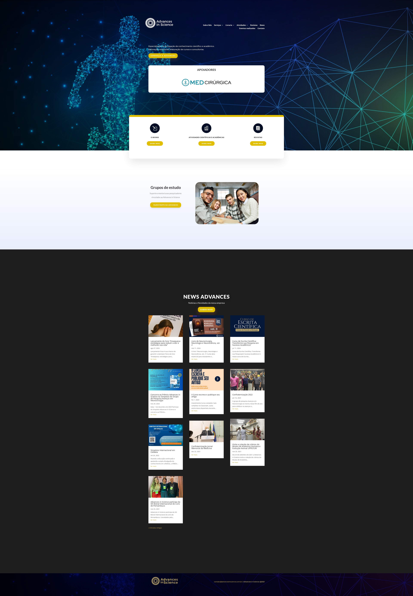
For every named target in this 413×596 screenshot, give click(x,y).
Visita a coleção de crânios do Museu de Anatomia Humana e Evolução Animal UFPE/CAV (246, 446)
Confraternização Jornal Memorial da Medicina (202, 447)
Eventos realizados (247, 29)
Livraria (229, 25)
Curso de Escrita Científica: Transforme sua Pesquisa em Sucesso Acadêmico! (245, 343)
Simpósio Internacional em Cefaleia (163, 451)
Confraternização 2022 (242, 394)
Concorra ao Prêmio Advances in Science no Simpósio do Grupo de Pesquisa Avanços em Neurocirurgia (165, 397)
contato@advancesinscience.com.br (228, 582)
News (262, 25)
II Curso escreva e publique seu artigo (205, 395)
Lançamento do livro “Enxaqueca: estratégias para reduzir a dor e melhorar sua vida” (166, 343)
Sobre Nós (207, 25)
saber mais (206, 310)
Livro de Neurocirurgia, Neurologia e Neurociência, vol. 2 (205, 343)
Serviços (217, 25)
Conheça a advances (163, 56)
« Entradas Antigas (155, 528)
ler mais (153, 359)
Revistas (253, 25)
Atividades (241, 25)
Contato (261, 29)
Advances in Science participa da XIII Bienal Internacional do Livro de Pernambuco (165, 504)
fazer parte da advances (165, 205)
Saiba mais (155, 143)
